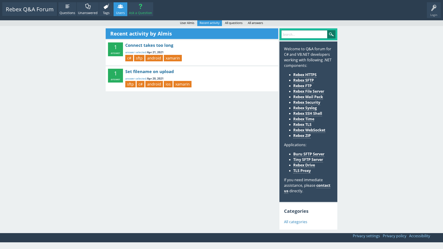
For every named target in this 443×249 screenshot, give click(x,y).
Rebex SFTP (303, 80)
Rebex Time (303, 119)
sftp (139, 58)
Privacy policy (394, 235)
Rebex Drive (304, 165)
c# (129, 58)
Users (120, 13)
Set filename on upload (149, 71)
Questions (67, 13)
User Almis (187, 23)
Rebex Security (306, 102)
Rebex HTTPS (305, 74)
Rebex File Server (308, 91)
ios (168, 84)
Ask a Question (140, 13)
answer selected (135, 52)
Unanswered (88, 13)
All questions (233, 23)
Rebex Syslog (305, 107)
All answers (255, 23)
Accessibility (419, 235)
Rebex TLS (302, 124)
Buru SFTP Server (308, 154)
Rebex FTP (302, 85)
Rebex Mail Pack (308, 96)
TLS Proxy (302, 170)
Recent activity (210, 23)
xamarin (173, 58)
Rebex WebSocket (309, 130)
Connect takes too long (149, 45)
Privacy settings (366, 235)
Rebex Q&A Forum (30, 9)
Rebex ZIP (302, 135)
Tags (106, 13)
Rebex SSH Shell (307, 113)
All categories (295, 221)
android (154, 58)
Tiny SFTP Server (308, 159)
